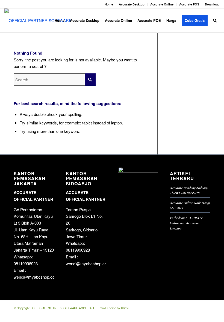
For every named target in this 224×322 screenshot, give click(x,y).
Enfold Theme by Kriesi (113, 308)
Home (109, 4)
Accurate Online (161, 4)
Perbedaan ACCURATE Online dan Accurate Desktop (186, 222)
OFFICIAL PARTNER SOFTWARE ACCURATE (63, 308)
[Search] (214, 20)
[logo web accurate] (40, 20)
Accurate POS (189, 4)
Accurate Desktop (132, 4)
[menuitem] (109, 4)
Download (212, 4)
